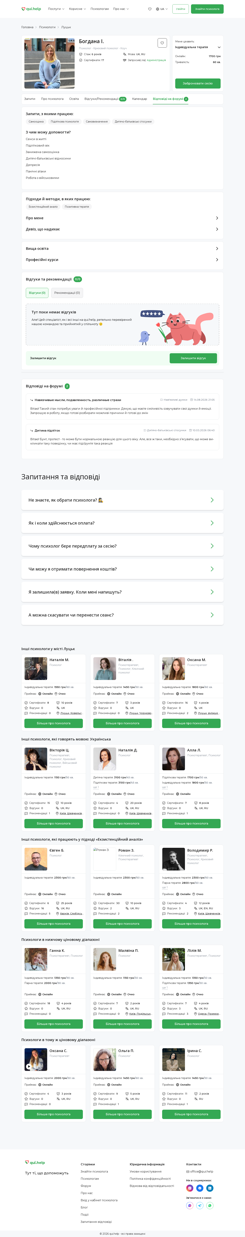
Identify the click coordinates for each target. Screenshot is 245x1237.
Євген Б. (57, 850)
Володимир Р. (200, 850)
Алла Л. (194, 750)
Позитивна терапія (77, 206)
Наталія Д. (128, 750)
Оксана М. (196, 659)
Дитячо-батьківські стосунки (133, 121)
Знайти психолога (207, 9)
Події (84, 1214)
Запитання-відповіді (96, 1222)
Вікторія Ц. (59, 750)
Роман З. (126, 850)
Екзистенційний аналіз (43, 206)
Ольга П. (126, 1050)
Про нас (87, 1193)
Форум (86, 1186)
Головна (27, 27)
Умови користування (146, 1171)
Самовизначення (97, 121)
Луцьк (66, 27)
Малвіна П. (128, 950)
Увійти (180, 9)
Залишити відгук (193, 358)
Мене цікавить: (184, 41)
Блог (84, 1207)
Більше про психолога (53, 723)
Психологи (47, 27)
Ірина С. (194, 1050)
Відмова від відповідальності (152, 1186)
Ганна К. (57, 950)
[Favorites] (150, 9)
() (37, 293)
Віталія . (125, 659)
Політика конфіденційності (150, 1178)
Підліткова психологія (65, 121)
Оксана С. (58, 1050)
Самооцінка (36, 121)
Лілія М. (194, 950)
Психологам (90, 1178)
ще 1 (96, 787)
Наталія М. (59, 659)
